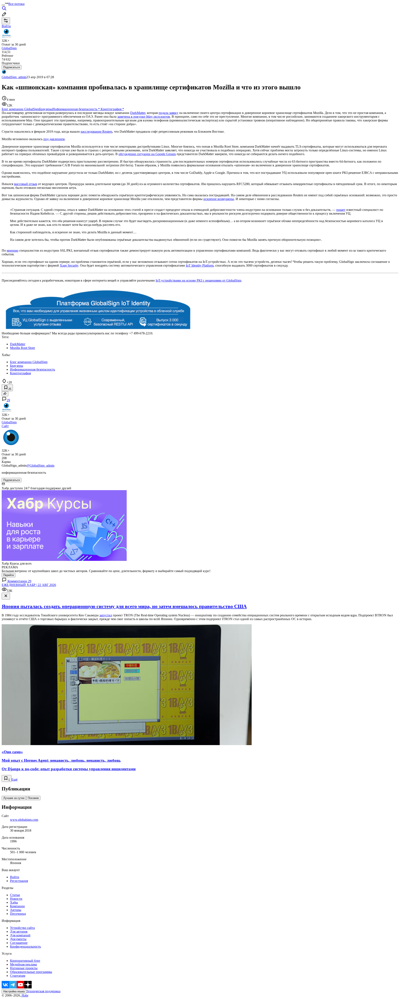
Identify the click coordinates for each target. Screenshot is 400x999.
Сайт (5, 426)
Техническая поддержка (43, 991)
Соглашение (19, 943)
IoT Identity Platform (200, 265)
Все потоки (16, 4)
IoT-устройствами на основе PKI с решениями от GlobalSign (198, 280)
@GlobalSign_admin (40, 465)
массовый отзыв (25, 184)
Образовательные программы (31, 972)
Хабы (14, 902)
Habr (24, 995)
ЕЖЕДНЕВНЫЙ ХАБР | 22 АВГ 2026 (29, 585)
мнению (12, 250)
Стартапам (17, 975)
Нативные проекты (24, 968)
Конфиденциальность (25, 946)
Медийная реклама (23, 964)
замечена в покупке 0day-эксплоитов (143, 116)
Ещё (14, 779)
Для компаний (20, 935)
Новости (16, 898)
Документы (18, 939)
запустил (105, 615)
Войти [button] (6, 26)
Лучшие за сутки (13, 798)
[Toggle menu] (3, 5)
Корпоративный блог (25, 960)
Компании (17, 906)
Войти (14, 877)
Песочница (18, 913)
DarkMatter (137, 113)
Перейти (8, 575)
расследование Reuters (96, 131)
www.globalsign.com (24, 819)
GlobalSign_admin (14, 77)
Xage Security (69, 265)
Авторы (15, 910)
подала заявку (168, 113)
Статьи (15, 895)
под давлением (54, 139)
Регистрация (19, 881)
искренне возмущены (218, 199)
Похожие (33, 798)
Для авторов (19, 931)
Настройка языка (14, 991)
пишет (340, 209)
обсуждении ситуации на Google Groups (147, 154)
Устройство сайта (22, 928)
